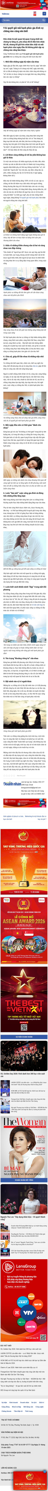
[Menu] (44, 13)
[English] (34, 12)
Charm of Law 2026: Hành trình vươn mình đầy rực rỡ (19, 1367)
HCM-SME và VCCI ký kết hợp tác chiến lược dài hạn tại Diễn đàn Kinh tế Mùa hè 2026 (28, 1092)
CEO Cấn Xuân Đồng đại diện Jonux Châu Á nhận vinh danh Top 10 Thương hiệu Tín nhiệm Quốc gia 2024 (27, 1252)
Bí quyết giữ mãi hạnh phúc (29, 198)
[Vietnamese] (34, 15)
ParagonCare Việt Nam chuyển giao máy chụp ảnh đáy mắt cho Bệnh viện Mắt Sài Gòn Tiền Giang (28, 1100)
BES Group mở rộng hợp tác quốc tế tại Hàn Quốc (18, 1390)
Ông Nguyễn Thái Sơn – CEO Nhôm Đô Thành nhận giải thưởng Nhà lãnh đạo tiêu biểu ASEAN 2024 (28, 1235)
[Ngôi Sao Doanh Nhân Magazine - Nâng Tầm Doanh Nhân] (7, 14)
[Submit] (43, 20)
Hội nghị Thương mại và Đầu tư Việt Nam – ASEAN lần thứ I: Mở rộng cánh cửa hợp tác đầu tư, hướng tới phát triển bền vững (29, 1109)
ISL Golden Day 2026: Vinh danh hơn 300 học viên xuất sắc (23, 1075)
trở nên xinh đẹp (37, 605)
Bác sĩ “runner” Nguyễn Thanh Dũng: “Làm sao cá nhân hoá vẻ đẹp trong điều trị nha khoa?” (28, 1243)
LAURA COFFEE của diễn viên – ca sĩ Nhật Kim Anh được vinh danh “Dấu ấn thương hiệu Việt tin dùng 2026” (29, 1083)
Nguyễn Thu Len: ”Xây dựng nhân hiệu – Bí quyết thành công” (23, 1218)
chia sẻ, (35, 366)
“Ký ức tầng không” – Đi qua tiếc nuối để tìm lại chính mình (21, 1386)
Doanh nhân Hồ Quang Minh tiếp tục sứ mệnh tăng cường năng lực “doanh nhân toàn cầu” (29, 1227)
